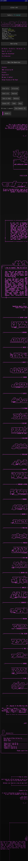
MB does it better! (7, 77)
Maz (10, 28)
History (4, 72)
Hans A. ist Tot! (7, 51)
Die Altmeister (6, 56)
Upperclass (11, 30)
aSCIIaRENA (3, 0)
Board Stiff (5, 74)
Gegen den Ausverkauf (8, 53)
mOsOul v (7, 113)
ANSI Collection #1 (7, 69)
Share (20, 103)
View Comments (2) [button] (20, 108)
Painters (4, 67)
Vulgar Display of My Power (10, 79)
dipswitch (11, 36)
